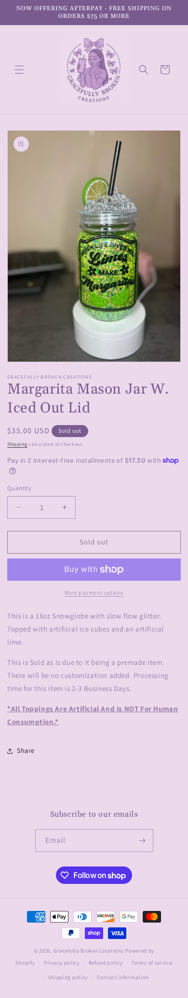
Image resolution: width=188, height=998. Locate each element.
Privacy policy (62, 962)
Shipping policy (68, 977)
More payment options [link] (94, 592)
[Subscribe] (142, 840)
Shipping (17, 444)
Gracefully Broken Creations (89, 950)
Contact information (123, 977)
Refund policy (106, 962)
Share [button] (26, 750)
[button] (19, 69)
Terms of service (152, 962)
